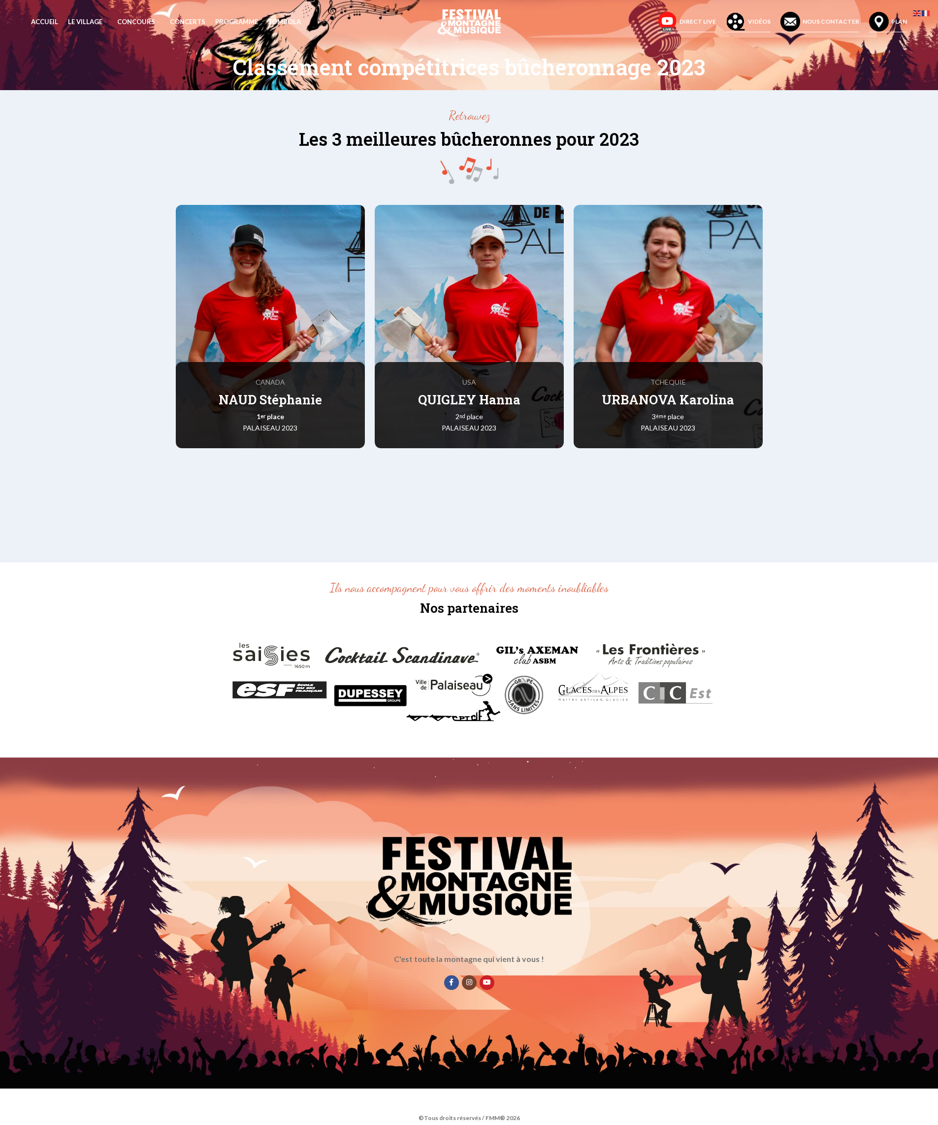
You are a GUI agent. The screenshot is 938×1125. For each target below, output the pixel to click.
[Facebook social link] (451, 982)
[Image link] (469, 681)
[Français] (926, 12)
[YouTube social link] (487, 982)
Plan (899, 21)
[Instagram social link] (469, 982)
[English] (917, 12)
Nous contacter (831, 21)
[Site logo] (469, 21)
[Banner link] (270, 326)
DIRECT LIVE (697, 21)
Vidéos (759, 21)
